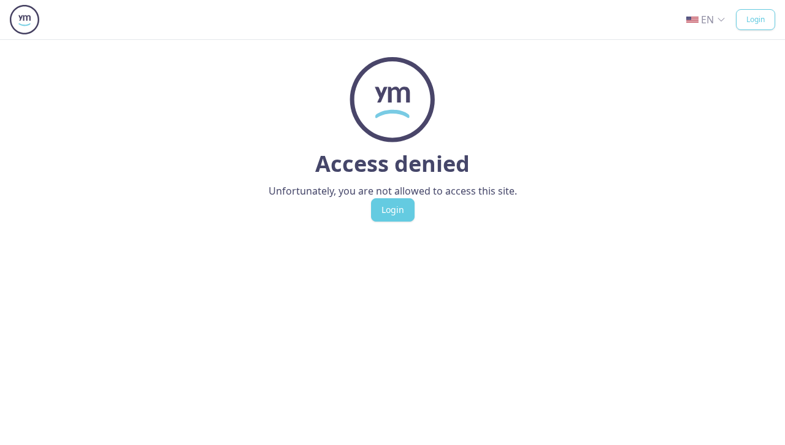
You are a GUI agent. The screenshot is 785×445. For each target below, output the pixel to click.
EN (707, 19)
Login (755, 19)
